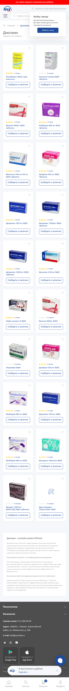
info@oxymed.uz (17, 636)
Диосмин (24, 26)
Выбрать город (48, 30)
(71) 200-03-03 (24, 621)
